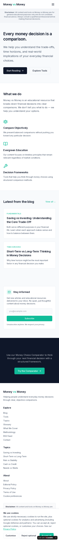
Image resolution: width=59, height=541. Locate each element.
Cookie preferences (12, 496)
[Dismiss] (55, 537)
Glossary (7, 424)
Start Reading (13, 70)
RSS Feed (7, 436)
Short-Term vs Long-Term (14, 456)
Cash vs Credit (9, 464)
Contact (6, 440)
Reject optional (29, 535)
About (6, 480)
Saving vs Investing (12, 452)
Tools (5, 417)
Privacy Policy (9, 488)
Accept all (46, 535)
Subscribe (29, 318)
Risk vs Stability (10, 460)
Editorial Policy (9, 484)
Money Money (14, 391)
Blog (5, 413)
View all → (51, 201)
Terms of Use (9, 492)
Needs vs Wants (10, 468)
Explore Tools (40, 70)
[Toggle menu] (53, 4)
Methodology (9, 432)
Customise (11, 535)
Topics (6, 420)
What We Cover (10, 428)
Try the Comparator (28, 371)
